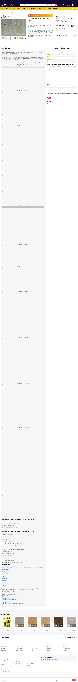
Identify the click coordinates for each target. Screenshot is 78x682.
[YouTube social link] (74, 637)
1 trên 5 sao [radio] (55, 70)
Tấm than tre (5, 576)
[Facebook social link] (47, 40)
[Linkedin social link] (51, 40)
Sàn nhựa (7, 12)
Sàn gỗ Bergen (19, 630)
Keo (4, 630)
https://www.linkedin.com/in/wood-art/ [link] (11, 599)
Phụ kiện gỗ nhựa (66, 646)
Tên (48, 84)
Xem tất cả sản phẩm (30, 663)
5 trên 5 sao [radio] (58, 70)
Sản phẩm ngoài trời (7, 573)
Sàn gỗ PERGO (3, 648)
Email (48, 88)
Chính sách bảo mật (17, 670)
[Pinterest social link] (50, 40)
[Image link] (7, 637)
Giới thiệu (2, 664)
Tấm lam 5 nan (49, 650)
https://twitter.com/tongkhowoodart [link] (10, 600)
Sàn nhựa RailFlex (19, 648)
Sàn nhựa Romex (13, 12)
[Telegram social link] (52, 40)
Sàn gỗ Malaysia (6, 569)
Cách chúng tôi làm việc (5, 671)
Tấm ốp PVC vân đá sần (36, 650)
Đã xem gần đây (29, 658)
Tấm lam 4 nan (49, 648)
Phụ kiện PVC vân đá (66, 648)
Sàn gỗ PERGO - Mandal (71, 630)
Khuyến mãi (29, 665)
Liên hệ (2, 673)
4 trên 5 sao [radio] (57, 70)
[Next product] (76, 12)
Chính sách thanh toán (17, 667)
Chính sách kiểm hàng (17, 661)
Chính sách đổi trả (17, 663)
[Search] (56, 5)
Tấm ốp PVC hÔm (35, 648)
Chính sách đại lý (16, 658)
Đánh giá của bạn (50, 70)
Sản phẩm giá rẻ (29, 667)
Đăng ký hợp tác (3, 669)
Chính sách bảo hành (17, 665)
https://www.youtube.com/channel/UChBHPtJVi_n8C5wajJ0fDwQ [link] (15, 602)
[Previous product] (74, 12)
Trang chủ (2, 12)
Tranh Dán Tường (6, 585)
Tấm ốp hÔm (34, 646)
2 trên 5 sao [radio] (56, 70)
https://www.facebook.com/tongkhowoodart (12, 598)
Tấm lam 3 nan (49, 646)
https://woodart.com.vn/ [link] (8, 596)
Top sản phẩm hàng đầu (31, 661)
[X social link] (48, 40)
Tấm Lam (5, 578)
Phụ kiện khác (65, 650)
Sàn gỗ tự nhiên (6, 571)
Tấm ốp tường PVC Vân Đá (8, 582)
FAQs (2, 666)
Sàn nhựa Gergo (19, 646)
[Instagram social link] (72, 637)
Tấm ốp (4, 580)
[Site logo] (7, 4)
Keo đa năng (7, 630)
